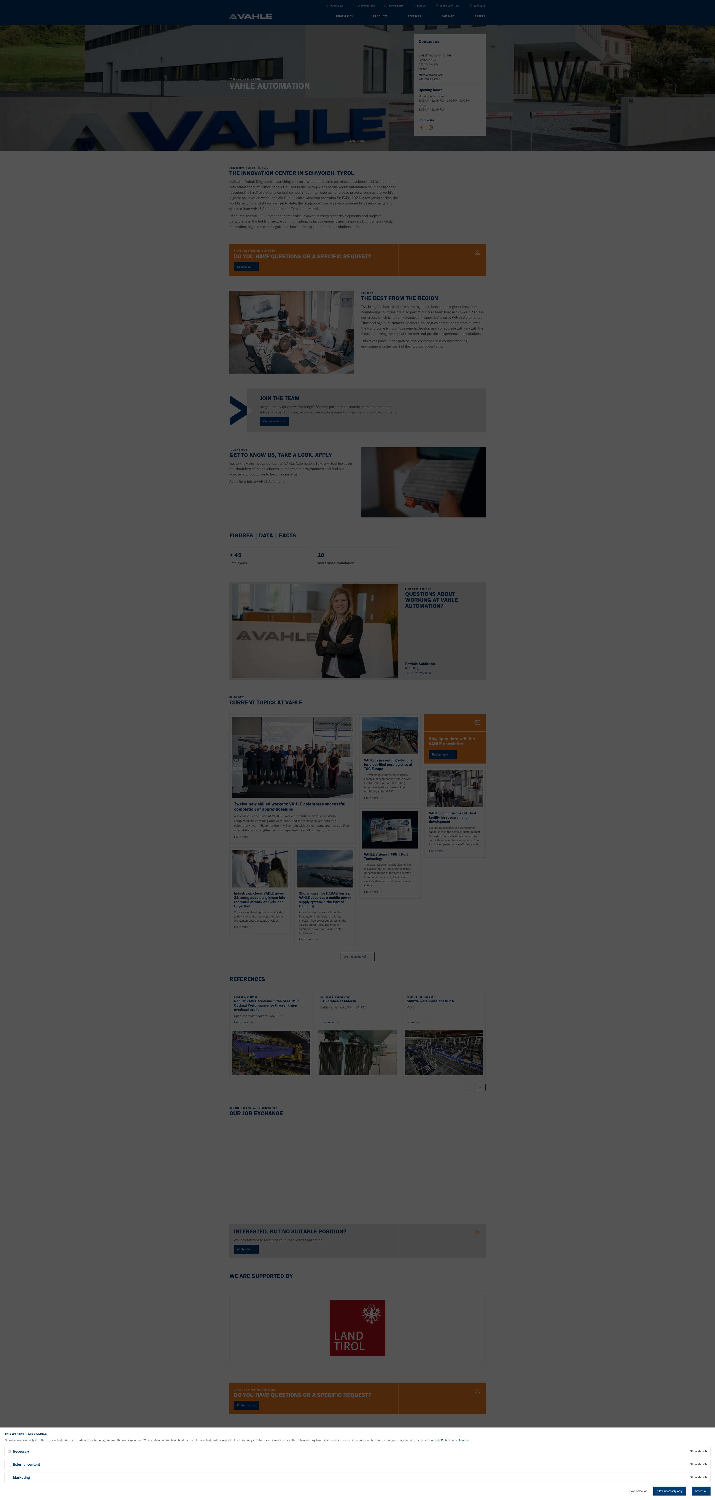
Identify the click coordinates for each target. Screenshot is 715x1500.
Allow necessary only (669, 1491)
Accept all (701, 1491)
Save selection (638, 1491)
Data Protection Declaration (452, 1440)
